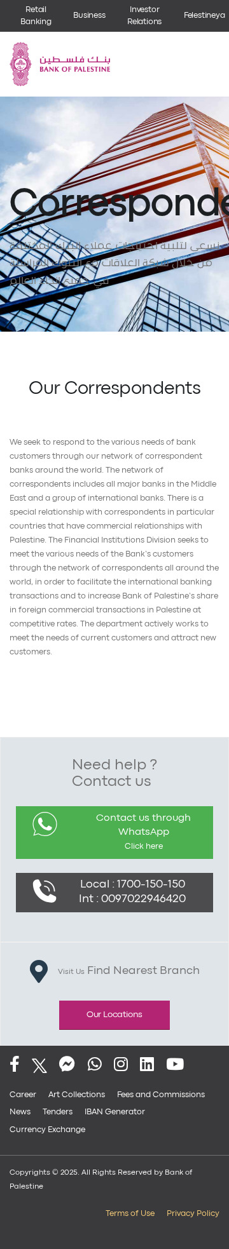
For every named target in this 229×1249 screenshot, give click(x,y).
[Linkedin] (147, 1065)
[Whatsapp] (95, 1065)
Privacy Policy (193, 1213)
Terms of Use (130, 1213)
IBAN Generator (115, 1112)
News (20, 1112)
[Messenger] (67, 1065)
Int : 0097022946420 (132, 899)
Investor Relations (144, 15)
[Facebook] (15, 1065)
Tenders (58, 1112)
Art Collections (76, 1094)
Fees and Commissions (161, 1094)
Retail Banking (36, 15)
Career (23, 1094)
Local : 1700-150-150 (132, 884)
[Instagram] (121, 1065)
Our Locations (114, 1014)
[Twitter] (39, 1065)
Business (89, 15)
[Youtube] (175, 1065)
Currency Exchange (47, 1129)
